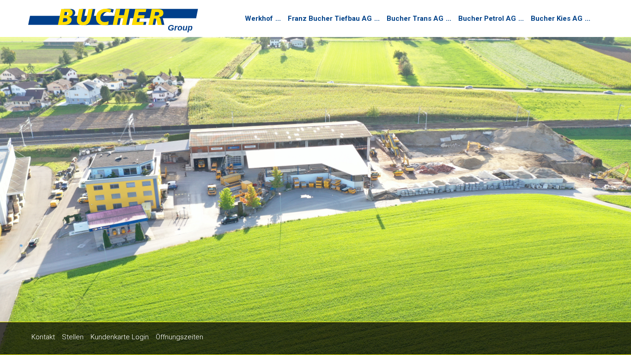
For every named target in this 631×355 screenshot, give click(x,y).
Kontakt (43, 337)
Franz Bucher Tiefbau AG (330, 18)
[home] (113, 22)
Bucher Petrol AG (487, 18)
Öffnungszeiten (179, 337)
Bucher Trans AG (415, 18)
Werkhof (259, 18)
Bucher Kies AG (556, 18)
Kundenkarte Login (120, 337)
